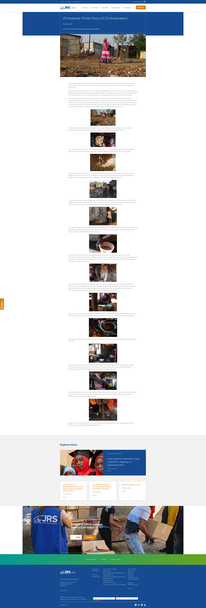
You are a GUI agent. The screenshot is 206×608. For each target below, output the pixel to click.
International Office (109, 569)
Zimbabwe (95, 29)
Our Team (130, 576)
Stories (68, 1)
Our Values (130, 572)
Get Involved (115, 8)
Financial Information (133, 577)
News (62, 1)
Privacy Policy (63, 605)
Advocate (104, 8)
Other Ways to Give (133, 584)
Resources (76, 1)
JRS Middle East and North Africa (114, 573)
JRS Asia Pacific (108, 579)
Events (130, 588)
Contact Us (64, 590)
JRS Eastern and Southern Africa (114, 577)
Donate (141, 7)
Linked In (142, 605)
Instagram (139, 605)
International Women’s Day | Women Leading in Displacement (123, 462)
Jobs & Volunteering (133, 579)
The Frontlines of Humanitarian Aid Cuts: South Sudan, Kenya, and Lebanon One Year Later (73, 488)
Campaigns (127, 8)
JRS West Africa (108, 575)
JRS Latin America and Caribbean (114, 584)
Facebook (136, 605)
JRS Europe (107, 571)
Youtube (145, 605)
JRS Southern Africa (76, 29)
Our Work (95, 8)
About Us (85, 8)
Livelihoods (87, 29)
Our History (131, 574)
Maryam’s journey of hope (131, 484)
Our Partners (95, 571)
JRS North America (109, 582)
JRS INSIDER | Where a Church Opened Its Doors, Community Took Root (101, 487)
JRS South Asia (108, 580)
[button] (144, 2)
